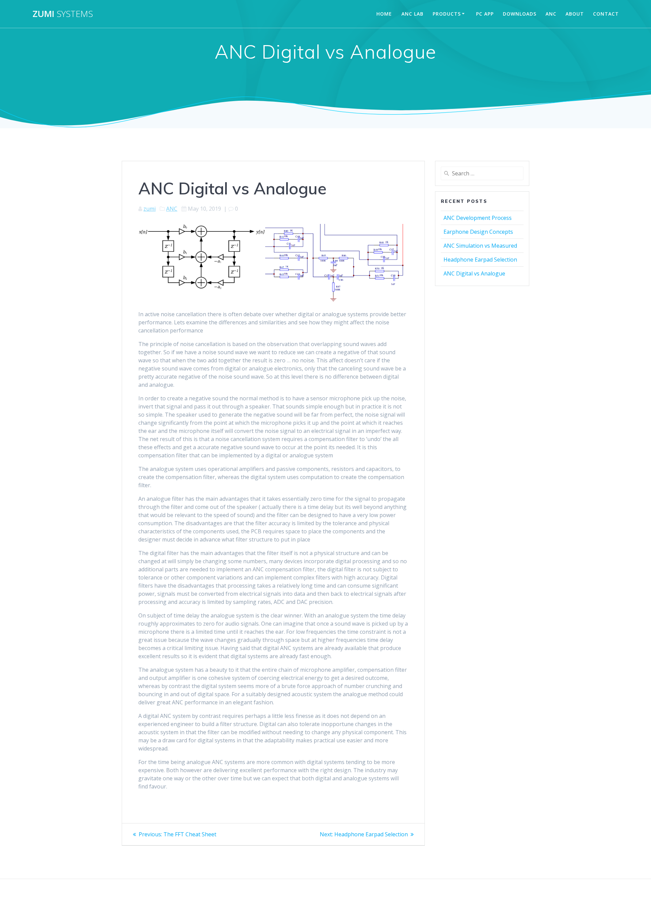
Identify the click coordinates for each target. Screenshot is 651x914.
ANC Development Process (477, 218)
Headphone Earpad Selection (480, 259)
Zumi (63, 13)
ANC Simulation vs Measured (480, 245)
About (575, 14)
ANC (551, 14)
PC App (485, 14)
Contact (606, 14)
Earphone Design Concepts (478, 231)
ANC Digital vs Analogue (474, 273)
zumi (149, 208)
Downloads (519, 14)
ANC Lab (412, 14)
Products (447, 14)
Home (384, 14)
